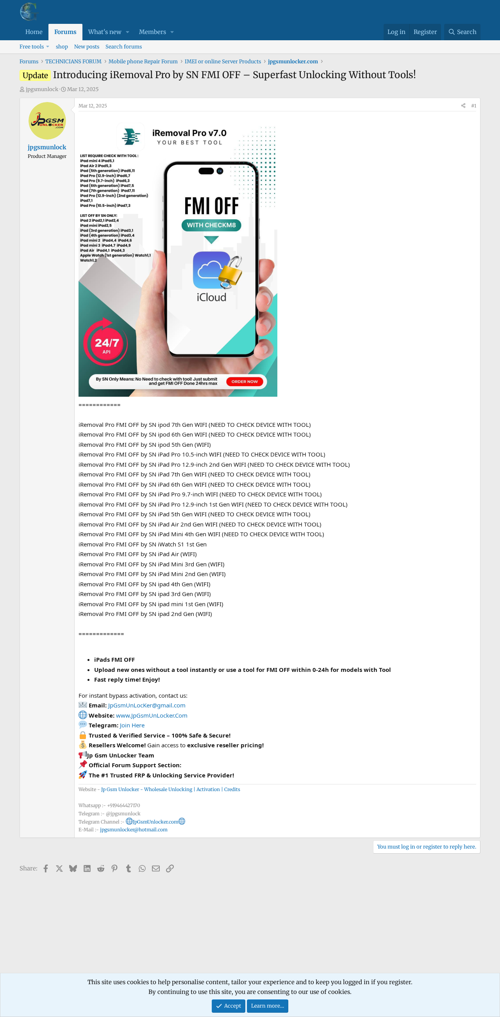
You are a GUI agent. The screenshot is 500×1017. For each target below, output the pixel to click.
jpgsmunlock (42, 89)
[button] (127, 32)
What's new (104, 32)
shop (62, 46)
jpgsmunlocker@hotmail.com (134, 830)
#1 (473, 106)
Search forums (123, 46)
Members (152, 32)
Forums (65, 32)
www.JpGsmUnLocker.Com (152, 715)
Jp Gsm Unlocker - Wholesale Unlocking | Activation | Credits (170, 789)
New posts (86, 46)
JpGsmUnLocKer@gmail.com (147, 705)
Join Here (132, 725)
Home (34, 32)
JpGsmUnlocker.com (156, 822)
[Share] (463, 106)
